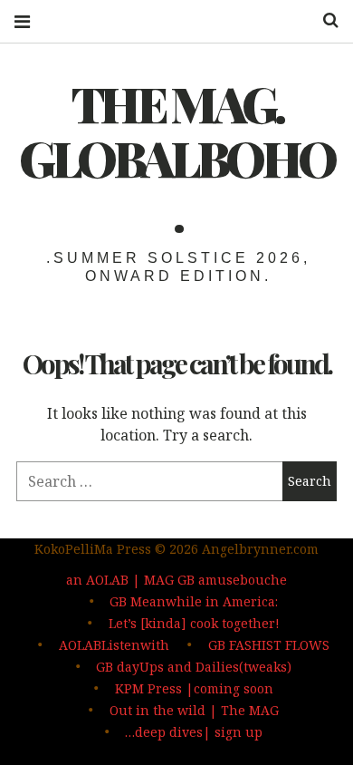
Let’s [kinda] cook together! (194, 623)
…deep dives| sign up (193, 732)
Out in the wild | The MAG (194, 710)
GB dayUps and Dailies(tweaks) (193, 666)
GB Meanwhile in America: (194, 601)
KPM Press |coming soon (194, 688)
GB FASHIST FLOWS (268, 645)
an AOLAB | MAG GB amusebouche (176, 579)
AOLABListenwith (114, 645)
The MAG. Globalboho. (176, 158)
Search (324, 20)
